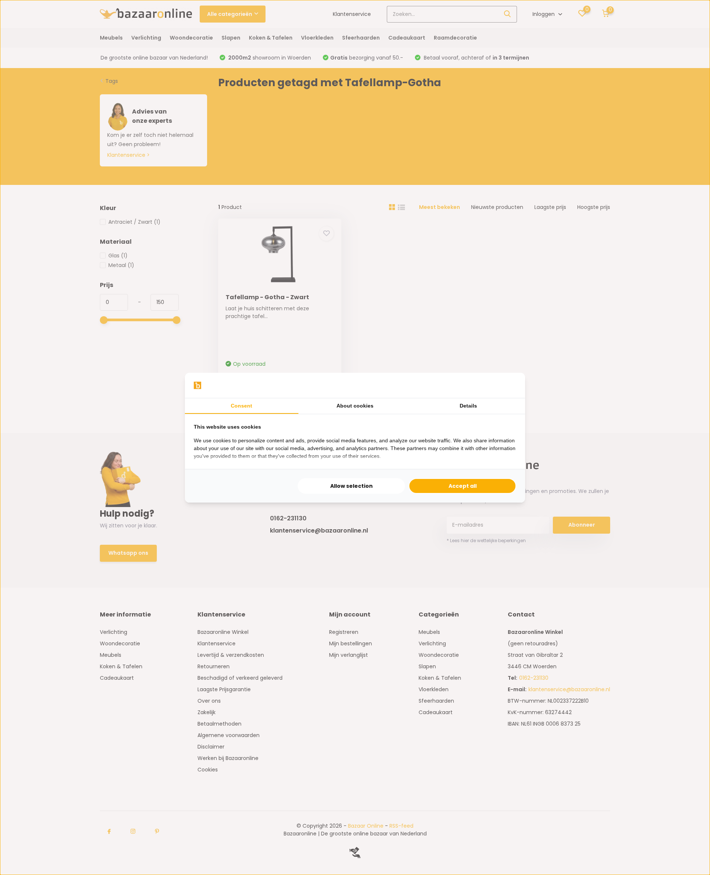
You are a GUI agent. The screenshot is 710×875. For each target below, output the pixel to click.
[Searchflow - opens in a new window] (507, 385)
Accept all (463, 486)
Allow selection (351, 486)
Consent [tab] (241, 406)
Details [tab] (468, 406)
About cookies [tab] (355, 406)
